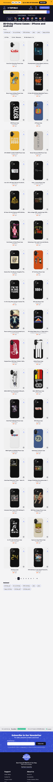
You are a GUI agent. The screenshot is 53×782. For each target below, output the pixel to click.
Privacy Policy (23, 747)
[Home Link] (12, 8)
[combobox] (25, 12)
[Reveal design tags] (23, 60)
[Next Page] (37, 578)
